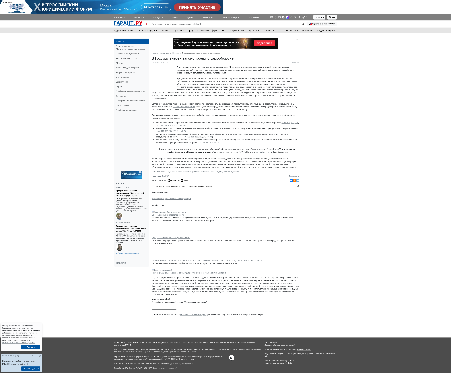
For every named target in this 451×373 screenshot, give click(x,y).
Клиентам (254, 17)
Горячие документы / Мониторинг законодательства (130, 47)
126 (170, 131)
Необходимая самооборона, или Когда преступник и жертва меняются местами (189, 273)
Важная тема (122, 82)
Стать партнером (230, 17)
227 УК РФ (180, 125)
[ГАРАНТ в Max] (287, 17)
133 (174, 131)
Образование (237, 30)
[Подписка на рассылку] (271, 17)
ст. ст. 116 (204, 142)
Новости (120, 41)
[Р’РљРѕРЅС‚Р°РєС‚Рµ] (291, 180)
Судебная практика (124, 30)
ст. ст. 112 (160, 131)
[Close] (40, 356)
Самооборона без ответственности (168, 215)
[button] (322, 24)
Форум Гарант (122, 105)
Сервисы (120, 86)
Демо (190, 17)
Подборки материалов (126, 110)
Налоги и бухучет (148, 30)
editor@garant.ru (304, 349)
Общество (269, 30)
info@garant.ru (187, 364)
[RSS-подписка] (307, 17)
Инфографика (122, 77)
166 (196, 136)
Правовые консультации (127, 53)
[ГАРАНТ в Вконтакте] (279, 17)
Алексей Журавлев (231, 172)
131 (157, 125)
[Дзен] (283, 17)
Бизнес (165, 30)
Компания (119, 17)
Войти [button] (321, 17)
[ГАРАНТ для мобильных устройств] (275, 17)
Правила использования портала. (183, 352)
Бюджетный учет (326, 30)
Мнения (119, 63)
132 (161, 125)
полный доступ (263, 152)
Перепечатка (294, 176)
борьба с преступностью (167, 172)
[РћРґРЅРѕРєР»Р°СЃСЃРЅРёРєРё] (294, 180)
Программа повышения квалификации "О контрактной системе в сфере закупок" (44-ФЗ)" (131, 193)
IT (281, 30)
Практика (179, 30)
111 (292, 122)
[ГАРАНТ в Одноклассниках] (299, 17)
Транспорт (254, 30)
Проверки (307, 30)
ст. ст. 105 (286, 122)
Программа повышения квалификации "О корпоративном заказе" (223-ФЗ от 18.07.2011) (131, 228)
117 (184, 136)
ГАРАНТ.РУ (166, 176)
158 (188, 136)
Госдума (219, 172)
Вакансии (139, 17)
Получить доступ (31, 368)
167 (200, 136)
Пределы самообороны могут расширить (171, 237)
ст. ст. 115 (177, 136)
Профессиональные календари (130, 91)
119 (166, 131)
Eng (333, 17)
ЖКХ (223, 30)
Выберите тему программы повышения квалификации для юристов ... (127, 254)
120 (296, 122)
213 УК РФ (207, 136)
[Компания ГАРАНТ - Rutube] (303, 17)
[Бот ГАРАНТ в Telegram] (295, 17)
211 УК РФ (182, 131)
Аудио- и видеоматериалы (128, 67)
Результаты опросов (125, 72)
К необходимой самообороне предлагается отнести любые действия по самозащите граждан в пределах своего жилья (207, 260)
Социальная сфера (207, 30)
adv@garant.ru (308, 354)
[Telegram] (297, 180)
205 (169, 125)
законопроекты (184, 172)
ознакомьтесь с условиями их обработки (18, 343)
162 (165, 125)
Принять (31, 347)
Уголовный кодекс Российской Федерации (171, 198)
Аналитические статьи (126, 58)
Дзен (186, 180)
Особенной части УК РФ (184, 106)
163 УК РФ (214, 142)
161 (192, 136)
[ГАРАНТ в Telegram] (291, 17)
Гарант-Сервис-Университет (164, 368)
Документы (121, 96)
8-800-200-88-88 (270, 342)
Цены (175, 17)
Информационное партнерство (130, 100)
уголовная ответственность (203, 172)
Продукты (158, 17)
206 (173, 125)
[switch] (148, 24)
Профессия (292, 30)
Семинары (207, 17)
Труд (190, 30)
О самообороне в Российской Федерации (194, 315)
